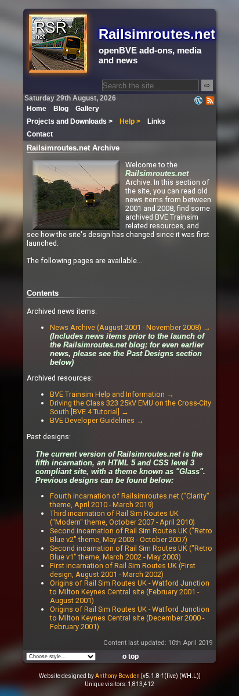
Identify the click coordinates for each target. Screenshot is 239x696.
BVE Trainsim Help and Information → (112, 394)
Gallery (87, 109)
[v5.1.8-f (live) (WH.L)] (171, 676)
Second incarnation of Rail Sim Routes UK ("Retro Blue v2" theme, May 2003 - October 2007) (131, 535)
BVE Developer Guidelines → (97, 420)
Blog (60, 109)
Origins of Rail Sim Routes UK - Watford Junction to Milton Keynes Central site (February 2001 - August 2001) (129, 592)
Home (36, 109)
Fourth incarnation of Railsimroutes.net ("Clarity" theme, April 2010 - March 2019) (129, 500)
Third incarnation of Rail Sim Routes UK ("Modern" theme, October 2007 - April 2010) (122, 517)
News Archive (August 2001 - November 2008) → (130, 327)
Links (156, 121)
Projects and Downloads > (70, 121)
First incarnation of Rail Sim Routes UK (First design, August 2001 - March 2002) (122, 570)
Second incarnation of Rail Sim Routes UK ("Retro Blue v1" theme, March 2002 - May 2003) (131, 552)
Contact (40, 134)
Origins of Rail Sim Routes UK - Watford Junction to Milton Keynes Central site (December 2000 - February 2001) (129, 618)
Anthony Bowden (117, 676)
